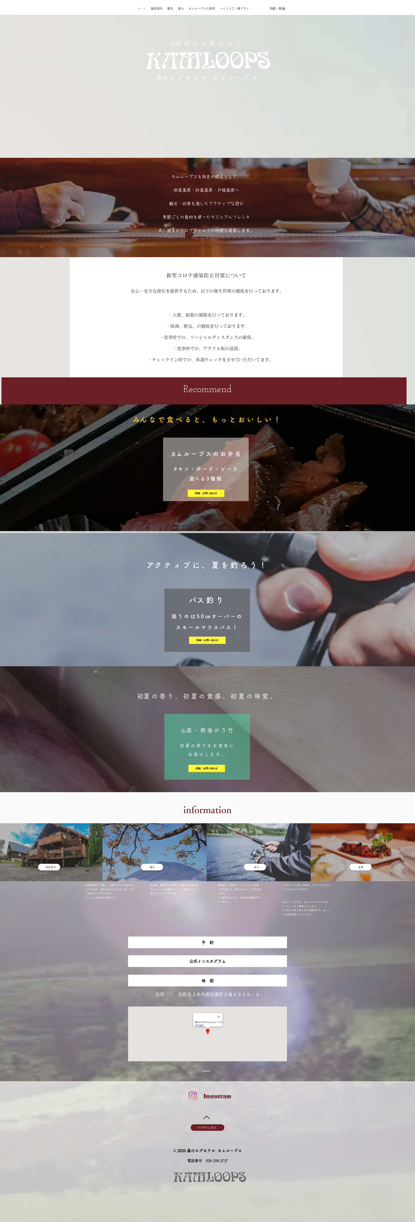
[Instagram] (193, 1096)
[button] (207, 980)
